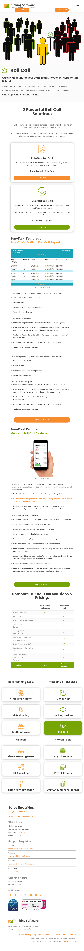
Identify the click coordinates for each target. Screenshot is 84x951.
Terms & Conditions (45, 935)
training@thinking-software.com (20, 856)
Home (21, 935)
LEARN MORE (42, 178)
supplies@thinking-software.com (21, 864)
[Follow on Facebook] (16, 895)
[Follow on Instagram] (26, 895)
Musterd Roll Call (42, 201)
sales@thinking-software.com (20, 816)
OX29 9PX (21, 832)
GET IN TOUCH (22, 10)
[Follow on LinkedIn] (10, 895)
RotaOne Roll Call (42, 158)
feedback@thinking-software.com (21, 872)
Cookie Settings (61, 935)
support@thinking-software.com (20, 848)
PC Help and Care (69, 941)
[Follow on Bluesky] (36, 895)
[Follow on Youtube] (31, 895)
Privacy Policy (30, 935)
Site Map (72, 935)
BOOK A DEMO (62, 10)
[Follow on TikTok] (40, 895)
